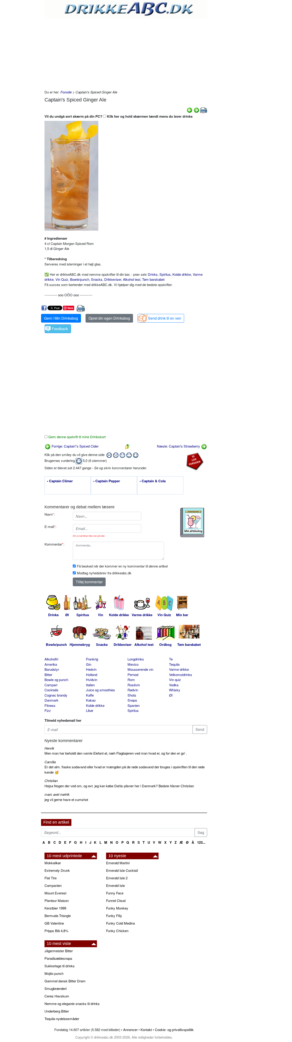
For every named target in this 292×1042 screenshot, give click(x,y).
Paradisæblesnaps (58, 958)
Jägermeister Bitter (58, 950)
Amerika (50, 664)
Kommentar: (54, 544)
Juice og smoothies (100, 689)
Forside (66, 92)
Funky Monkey (117, 908)
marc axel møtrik (57, 794)
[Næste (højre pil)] (196, 109)
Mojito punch (53, 973)
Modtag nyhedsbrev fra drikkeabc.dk (104, 572)
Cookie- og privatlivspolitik (174, 1029)
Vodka (173, 684)
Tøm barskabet (153, 279)
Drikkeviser (112, 279)
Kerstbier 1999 (55, 908)
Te (171, 659)
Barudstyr (51, 669)
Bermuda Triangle (57, 915)
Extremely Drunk (57, 870)
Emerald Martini (118, 862)
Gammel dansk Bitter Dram (65, 980)
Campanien (53, 885)
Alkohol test (131, 279)
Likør (89, 710)
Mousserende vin (140, 669)
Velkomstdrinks (180, 674)
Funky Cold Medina (120, 923)
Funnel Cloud (115, 900)
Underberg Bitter (56, 1011)
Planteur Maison (56, 900)
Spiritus (165, 274)
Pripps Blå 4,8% (56, 930)
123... (201, 842)
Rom (131, 679)
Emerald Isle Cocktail (122, 870)
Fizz (47, 710)
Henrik (49, 748)
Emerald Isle (115, 885)
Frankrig (92, 659)
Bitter (48, 674)
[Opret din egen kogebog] (192, 522)
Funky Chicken (117, 930)
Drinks (153, 274)
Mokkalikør (52, 862)
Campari (50, 684)
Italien (90, 684)
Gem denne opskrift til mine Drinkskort (76, 436)
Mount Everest (55, 893)
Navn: (49, 514)
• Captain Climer (60, 481)
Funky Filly (114, 915)
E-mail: (50, 526)
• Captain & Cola (153, 481)
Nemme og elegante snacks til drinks (72, 1003)
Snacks (96, 279)
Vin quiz (175, 679)
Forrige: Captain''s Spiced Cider (75, 446)
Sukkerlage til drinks (59, 965)
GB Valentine (54, 923)
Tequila (174, 664)
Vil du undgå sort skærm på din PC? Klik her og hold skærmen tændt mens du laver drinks (118, 116)
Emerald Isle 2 (117, 877)
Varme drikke (179, 669)
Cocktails (51, 689)
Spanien (134, 705)
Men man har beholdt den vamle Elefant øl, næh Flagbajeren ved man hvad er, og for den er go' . (115, 753)
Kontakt (146, 1029)
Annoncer (130, 1029)
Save (70, 308)
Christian (51, 780)
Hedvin (91, 669)
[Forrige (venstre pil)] (189, 109)
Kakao (91, 700)
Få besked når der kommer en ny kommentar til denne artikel (122, 566)
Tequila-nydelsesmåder (61, 1018)
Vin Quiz (61, 279)
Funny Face (114, 893)
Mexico (133, 664)
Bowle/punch (79, 279)
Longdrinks (136, 659)
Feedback (60, 328)
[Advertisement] (125, 53)
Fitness (49, 705)
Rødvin (133, 689)
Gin (88, 664)
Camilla (50, 761)
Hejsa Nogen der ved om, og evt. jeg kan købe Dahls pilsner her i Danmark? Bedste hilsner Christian (119, 785)
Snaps (132, 700)
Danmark (51, 700)
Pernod (133, 674)
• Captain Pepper (106, 481)
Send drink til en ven (164, 318)
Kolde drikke (181, 274)
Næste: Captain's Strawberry (179, 446)
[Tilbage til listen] (127, 446)
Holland (91, 674)
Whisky (174, 689)
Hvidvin (91, 679)
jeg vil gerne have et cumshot (66, 799)
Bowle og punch (56, 679)
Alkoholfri (51, 659)
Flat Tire (50, 877)
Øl (170, 695)
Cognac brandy (55, 695)
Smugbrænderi (55, 988)
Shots (132, 695)
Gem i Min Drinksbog (61, 318)
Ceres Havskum (56, 996)
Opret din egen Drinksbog (109, 318)
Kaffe (90, 695)
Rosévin (134, 684)
